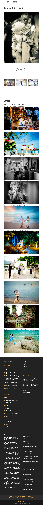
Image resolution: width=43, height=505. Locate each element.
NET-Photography (8, 9)
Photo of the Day (8, 410)
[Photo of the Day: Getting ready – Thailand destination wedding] (21, 179)
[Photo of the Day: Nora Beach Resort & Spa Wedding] (21, 154)
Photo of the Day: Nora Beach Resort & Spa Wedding (16, 131)
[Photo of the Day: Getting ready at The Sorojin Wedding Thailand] (21, 204)
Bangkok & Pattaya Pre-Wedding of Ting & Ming (15, 329)
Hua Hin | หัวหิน (36, 453)
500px (25, 364)
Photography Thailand (35, 461)
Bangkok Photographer (26, 434)
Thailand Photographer (26, 476)
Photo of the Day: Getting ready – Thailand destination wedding (18, 155)
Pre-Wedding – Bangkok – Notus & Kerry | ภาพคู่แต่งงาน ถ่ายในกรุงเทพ (21, 87)
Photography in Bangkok (27, 461)
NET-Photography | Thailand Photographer (21, 503)
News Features (7, 408)
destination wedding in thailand (28, 446)
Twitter (25, 367)
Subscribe (7, 101)
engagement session (30, 448)
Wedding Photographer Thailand (28, 487)
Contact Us (12, 496)
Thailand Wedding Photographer (28, 479)
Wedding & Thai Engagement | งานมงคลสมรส (23, 496)
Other (24, 371)
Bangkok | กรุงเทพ (26, 441)
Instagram (6, 407)
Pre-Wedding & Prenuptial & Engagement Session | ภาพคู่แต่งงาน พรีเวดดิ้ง (30, 465)
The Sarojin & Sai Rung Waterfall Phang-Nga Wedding (16, 230)
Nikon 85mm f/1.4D (26, 456)
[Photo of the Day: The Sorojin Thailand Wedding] (21, 228)
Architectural (7, 395)
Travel (6, 422)
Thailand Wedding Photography (28, 481)
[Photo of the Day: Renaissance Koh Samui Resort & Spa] (21, 303)
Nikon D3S (31, 456)
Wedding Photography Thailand (28, 491)
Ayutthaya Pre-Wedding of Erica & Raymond (14, 304)
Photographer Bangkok (26, 459)
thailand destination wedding (27, 474)
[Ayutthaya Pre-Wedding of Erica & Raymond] (21, 328)
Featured (6, 405)
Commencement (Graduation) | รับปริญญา (12, 400)
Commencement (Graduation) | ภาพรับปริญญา (30, 443)
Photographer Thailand (34, 459)
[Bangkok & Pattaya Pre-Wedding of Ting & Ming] (21, 352)
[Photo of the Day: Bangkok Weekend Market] (21, 129)
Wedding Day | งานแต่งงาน (27, 486)
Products (6, 418)
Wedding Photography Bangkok (28, 489)
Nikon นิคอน (36, 456)
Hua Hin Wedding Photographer (28, 451)
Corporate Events (8, 402)
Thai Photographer (26, 484)
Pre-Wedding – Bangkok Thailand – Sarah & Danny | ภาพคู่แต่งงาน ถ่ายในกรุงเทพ (9, 87)
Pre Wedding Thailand (26, 471)
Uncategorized (7, 426)
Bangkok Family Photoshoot (10, 388)
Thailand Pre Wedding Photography (28, 477)
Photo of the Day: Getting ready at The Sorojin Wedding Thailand (19, 180)
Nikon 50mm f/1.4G (33, 454)
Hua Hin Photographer (26, 449)
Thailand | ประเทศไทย (26, 482)
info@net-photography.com (9, 361)
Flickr (24, 369)
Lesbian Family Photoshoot (9, 390)
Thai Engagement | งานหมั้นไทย (27, 472)
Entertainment (7, 403)
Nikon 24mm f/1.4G (26, 454)
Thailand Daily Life (15, 9)
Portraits (6, 411)
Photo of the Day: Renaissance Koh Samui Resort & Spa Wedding (18, 255)
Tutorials (6, 424)
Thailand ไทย (33, 482)
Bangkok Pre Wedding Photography (28, 436)
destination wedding (26, 444)
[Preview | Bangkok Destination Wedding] (33, 82)
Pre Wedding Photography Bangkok (28, 467)
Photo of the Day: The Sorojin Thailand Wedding (15, 205)
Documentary (36, 446)
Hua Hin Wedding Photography (27, 453)
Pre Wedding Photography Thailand (28, 469)
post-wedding (25, 463)
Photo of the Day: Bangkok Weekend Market (14, 106)
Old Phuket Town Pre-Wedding (10, 383)
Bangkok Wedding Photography (28, 439)
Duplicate (24, 448)
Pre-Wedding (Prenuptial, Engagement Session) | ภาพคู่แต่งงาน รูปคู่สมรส (21, 497)
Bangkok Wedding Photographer (28, 438)
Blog (6, 397)
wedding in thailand (35, 486)
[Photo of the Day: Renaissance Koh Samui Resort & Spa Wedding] (21, 278)
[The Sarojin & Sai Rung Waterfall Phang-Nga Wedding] (21, 253)
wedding (31, 484)
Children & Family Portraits (9, 398)
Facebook (25, 361)
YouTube (25, 366)
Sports (6, 419)
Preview (6, 416)
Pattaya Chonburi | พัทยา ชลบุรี (27, 458)
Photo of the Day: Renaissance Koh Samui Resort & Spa (16, 280)
